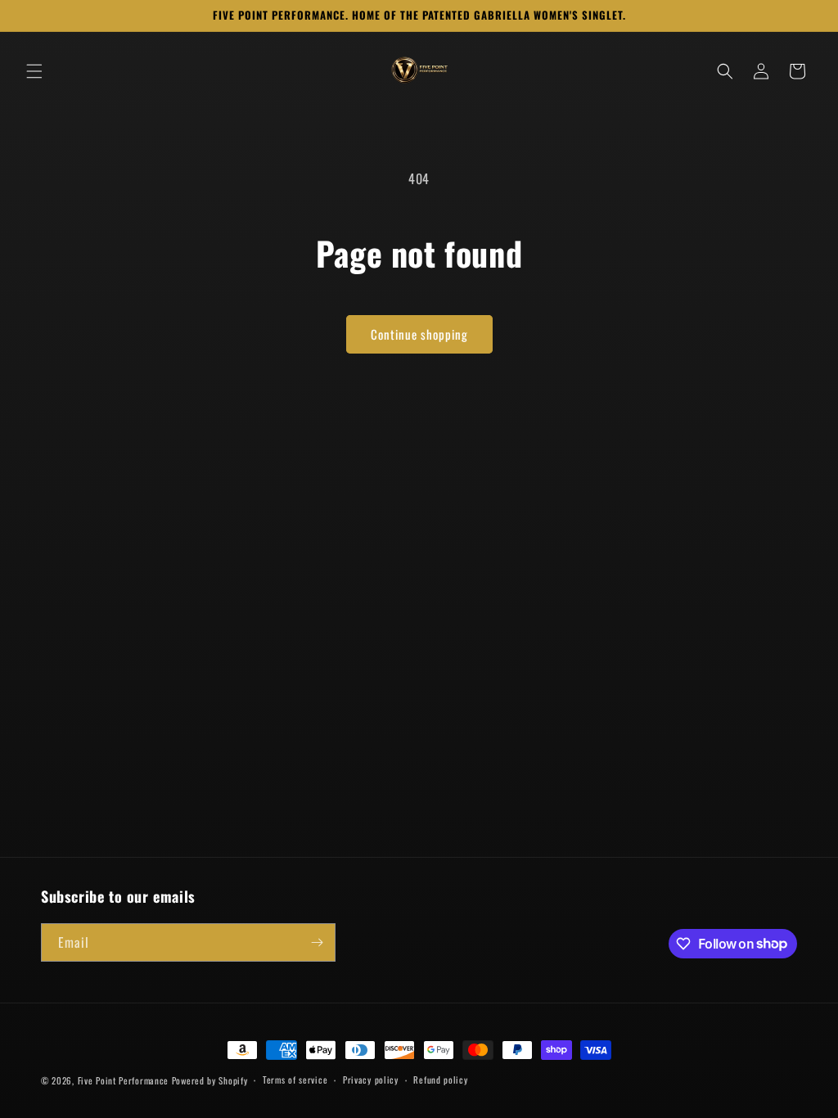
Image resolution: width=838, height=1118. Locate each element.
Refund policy (440, 1079)
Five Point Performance (123, 1080)
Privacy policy (371, 1079)
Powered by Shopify (210, 1080)
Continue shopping (419, 334)
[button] (34, 71)
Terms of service (295, 1079)
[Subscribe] (317, 942)
